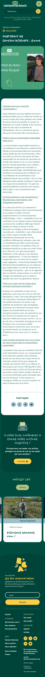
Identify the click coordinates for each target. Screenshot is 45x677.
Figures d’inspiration (24, 17)
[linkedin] (25, 644)
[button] (13, 404)
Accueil (6, 17)
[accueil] (15, 4)
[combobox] (21, 11)
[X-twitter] (35, 638)
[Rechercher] (38, 11)
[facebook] (30, 638)
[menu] (39, 4)
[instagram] (25, 638)
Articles (12, 17)
